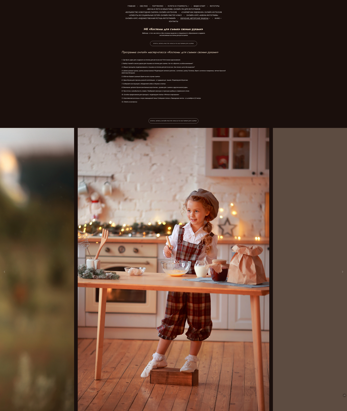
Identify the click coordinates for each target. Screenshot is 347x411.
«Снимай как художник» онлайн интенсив (201, 12)
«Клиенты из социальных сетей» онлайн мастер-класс (155, 15)
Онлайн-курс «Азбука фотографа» (202, 15)
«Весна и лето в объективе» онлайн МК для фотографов (173, 9)
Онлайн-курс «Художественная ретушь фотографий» (150, 18)
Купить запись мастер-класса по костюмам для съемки (173, 43)
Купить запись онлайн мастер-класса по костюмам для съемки (173, 121)
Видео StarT (199, 6)
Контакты (173, 21)
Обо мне (144, 6)
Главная (131, 6)
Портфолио (157, 6)
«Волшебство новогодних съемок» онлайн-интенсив (151, 12)
